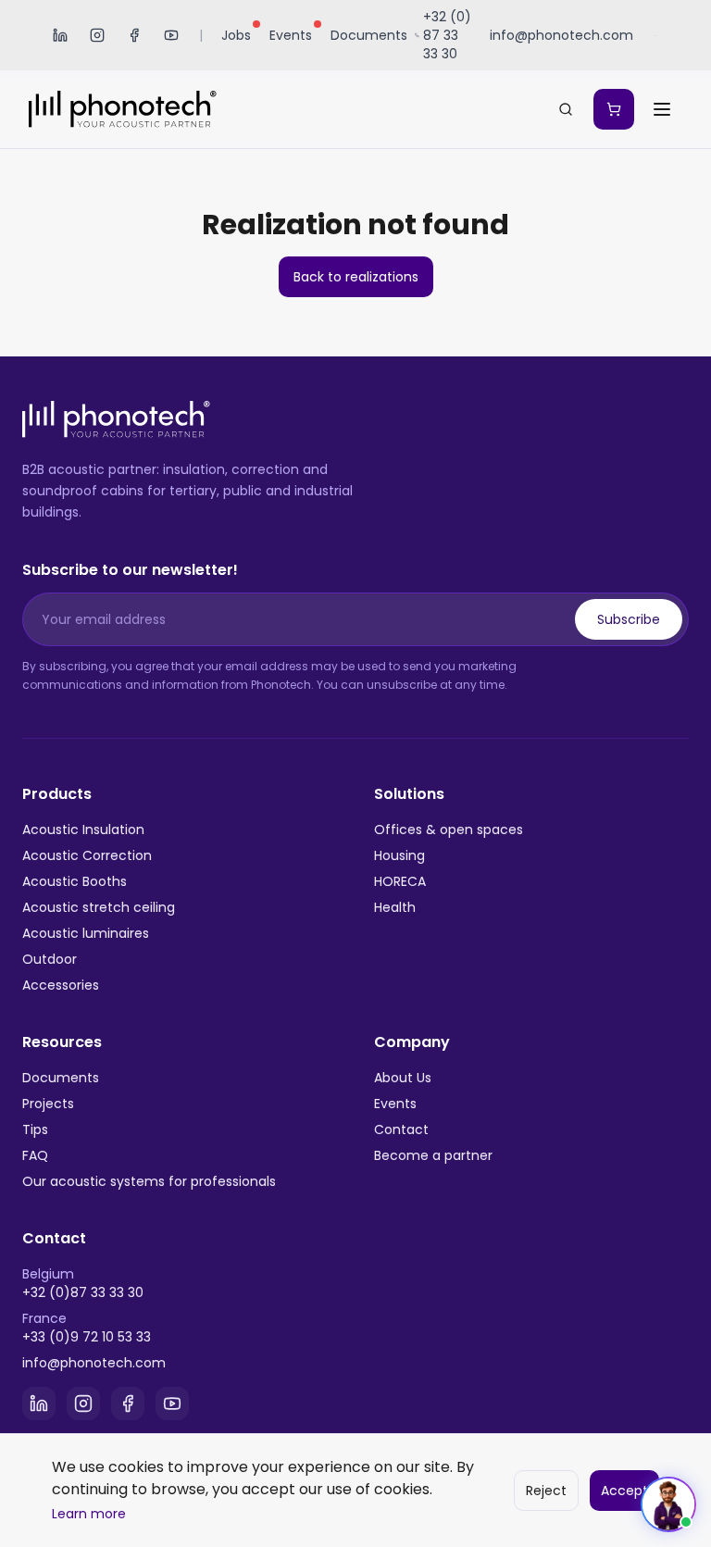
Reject (546, 1490)
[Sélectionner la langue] (657, 35)
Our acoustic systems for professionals (149, 1181)
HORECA (400, 881)
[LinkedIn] (60, 35)
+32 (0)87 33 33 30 (82, 1292)
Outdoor (49, 959)
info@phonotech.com (94, 1363)
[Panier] (613, 109)
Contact (401, 1129)
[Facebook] (134, 35)
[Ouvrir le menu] (662, 109)
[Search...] (565, 109)
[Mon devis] (613, 109)
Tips (35, 1129)
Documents (369, 35)
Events (290, 35)
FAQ (35, 1155)
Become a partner (433, 1155)
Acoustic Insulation (83, 829)
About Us (402, 1077)
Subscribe (628, 619)
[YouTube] (171, 35)
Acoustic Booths (74, 881)
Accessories (60, 985)
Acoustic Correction (87, 855)
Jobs (236, 35)
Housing (399, 855)
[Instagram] (97, 35)
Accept (624, 1490)
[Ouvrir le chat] (668, 1504)
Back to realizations (355, 277)
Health (395, 907)
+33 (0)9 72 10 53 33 (86, 1337)
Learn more (89, 1513)
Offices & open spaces (448, 829)
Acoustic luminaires (85, 933)
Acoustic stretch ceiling (98, 907)
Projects (48, 1103)
